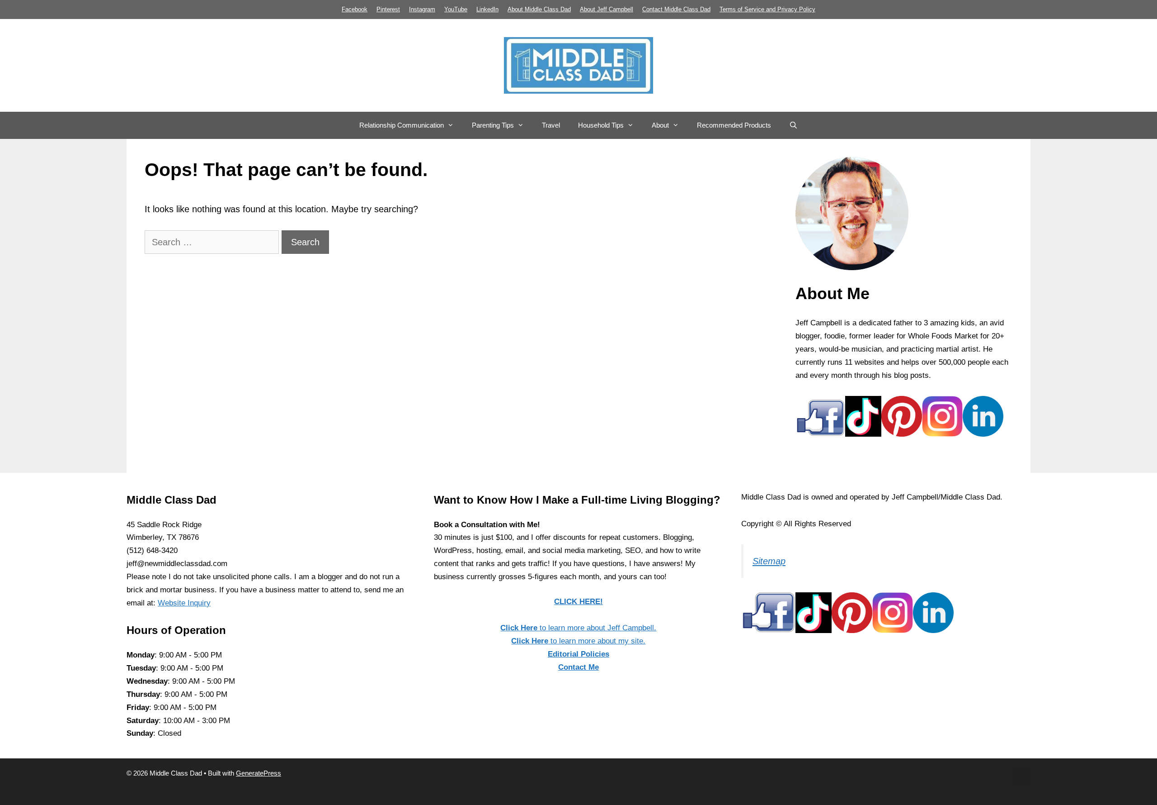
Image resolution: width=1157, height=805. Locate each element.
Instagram (422, 9)
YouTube (455, 9)
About (660, 125)
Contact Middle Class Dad (676, 9)
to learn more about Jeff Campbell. (578, 628)
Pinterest (388, 9)
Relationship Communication (401, 125)
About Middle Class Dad (539, 9)
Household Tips (601, 125)
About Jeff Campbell (606, 9)
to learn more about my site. (578, 641)
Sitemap (769, 561)
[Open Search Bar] (793, 125)
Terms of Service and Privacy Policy (767, 9)
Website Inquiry (184, 603)
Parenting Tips (493, 125)
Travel (551, 125)
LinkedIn (487, 9)
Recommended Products (734, 125)
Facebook (354, 9)
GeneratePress (258, 773)
